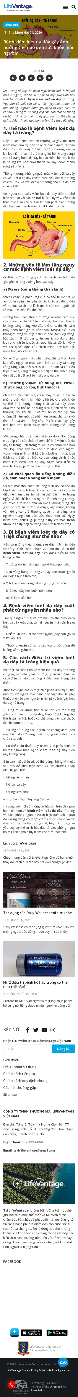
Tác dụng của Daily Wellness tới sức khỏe (37, 912)
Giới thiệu (11, 1059)
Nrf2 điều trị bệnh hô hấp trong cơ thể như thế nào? (35, 984)
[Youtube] (44, 1030)
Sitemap (10, 1094)
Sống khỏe (12, 25)
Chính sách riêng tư (19, 1073)
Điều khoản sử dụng (20, 1066)
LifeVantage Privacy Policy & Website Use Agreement (39, 1370)
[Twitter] (35, 1030)
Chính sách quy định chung (25, 1080)
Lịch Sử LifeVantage (19, 843)
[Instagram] (52, 1030)
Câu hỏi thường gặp (19, 1087)
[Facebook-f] (27, 1030)
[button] (65, 7)
